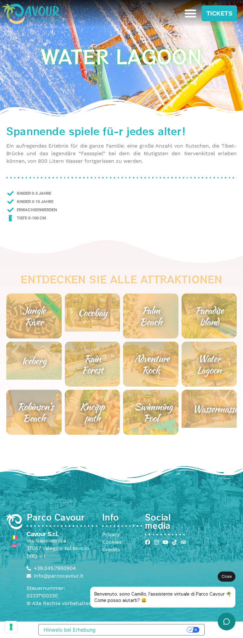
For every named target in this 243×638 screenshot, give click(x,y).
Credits (111, 549)
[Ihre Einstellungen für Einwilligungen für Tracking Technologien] (11, 627)
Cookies (112, 542)
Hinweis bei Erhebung (70, 630)
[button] (190, 13)
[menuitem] (14, 537)
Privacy (111, 534)
